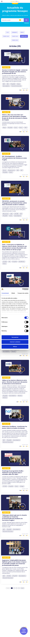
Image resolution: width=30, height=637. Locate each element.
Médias (22, 32)
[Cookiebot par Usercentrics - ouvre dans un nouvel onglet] (22, 289)
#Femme (4, 170)
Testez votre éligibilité (23, 631)
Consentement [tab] (5, 293)
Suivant (22, 588)
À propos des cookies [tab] (23, 293)
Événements (14, 32)
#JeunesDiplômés (6, 85)
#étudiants (14, 351)
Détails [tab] (13, 293)
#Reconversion (6, 213)
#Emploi (4, 127)
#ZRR (18, 170)
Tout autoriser (15, 337)
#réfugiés (22, 486)
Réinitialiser (26, 22)
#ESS (8, 83)
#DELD (26, 127)
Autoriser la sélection (15, 341)
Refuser (15, 346)
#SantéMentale (22, 261)
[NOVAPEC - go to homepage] (15, 1)
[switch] (26, 322)
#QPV (4, 83)
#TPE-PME (16, 213)
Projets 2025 (15, 36)
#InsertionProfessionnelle (16, 85)
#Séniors (21, 127)
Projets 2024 (24, 36)
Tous (7, 32)
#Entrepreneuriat (11, 170)
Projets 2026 (6, 36)
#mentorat (5, 397)
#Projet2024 (13, 83)
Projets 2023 (15, 40)
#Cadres (18, 83)
